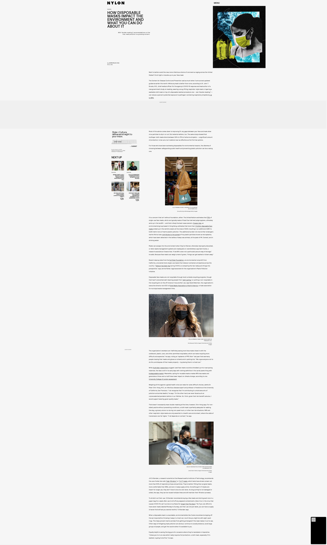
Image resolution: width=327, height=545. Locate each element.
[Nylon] (115, 3)
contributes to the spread (171, 234)
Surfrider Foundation (176, 260)
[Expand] (312, 518)
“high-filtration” (171, 481)
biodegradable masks (156, 373)
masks (185, 481)
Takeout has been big (162, 266)
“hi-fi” (181, 481)
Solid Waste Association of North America (184, 285)
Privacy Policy (120, 151)
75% (208, 217)
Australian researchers (160, 367)
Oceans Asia (197, 223)
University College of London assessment (163, 379)
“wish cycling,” (187, 280)
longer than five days (188, 504)
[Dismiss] (324, 518)
